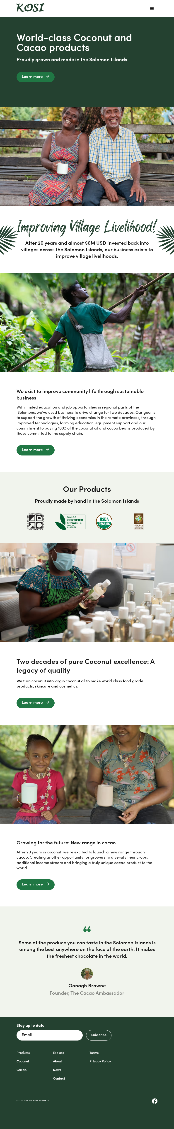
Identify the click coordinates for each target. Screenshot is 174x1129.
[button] (152, 8)
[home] (30, 8)
